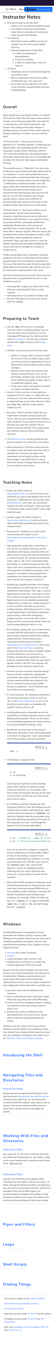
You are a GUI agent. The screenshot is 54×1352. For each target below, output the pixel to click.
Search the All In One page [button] (38, 9)
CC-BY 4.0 (32, 1313)
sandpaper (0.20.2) (22, 1327)
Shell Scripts (15, 1264)
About (21, 1308)
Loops (8, 1244)
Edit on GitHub (11, 1303)
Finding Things (17, 1284)
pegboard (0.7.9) (40, 1327)
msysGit (11, 952)
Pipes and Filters (25, 648)
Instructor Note (13, 1088)
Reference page (18, 439)
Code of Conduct (37, 1298)
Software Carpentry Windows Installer (25, 1038)
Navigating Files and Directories (22, 644)
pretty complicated (26, 701)
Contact (13, 1308)
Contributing (25, 1303)
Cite (6, 1308)
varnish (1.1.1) (15, 1330)
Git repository (19, 339)
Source (35, 1303)
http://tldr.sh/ (16, 502)
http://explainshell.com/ (18, 493)
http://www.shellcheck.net (19, 520)
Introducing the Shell (23, 1055)
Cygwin (10, 955)
